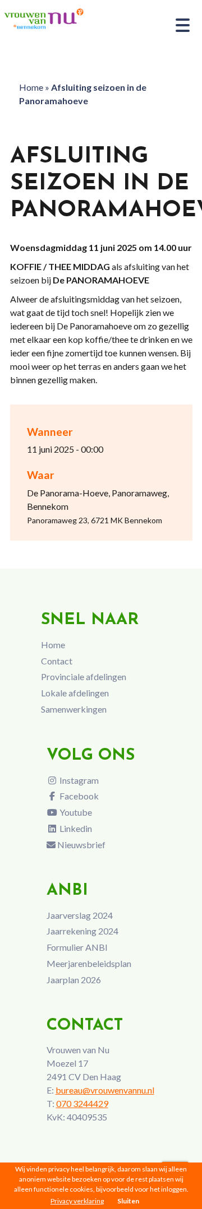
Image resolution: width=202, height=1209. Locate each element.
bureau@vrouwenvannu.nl (105, 1090)
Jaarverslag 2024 (80, 915)
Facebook (78, 795)
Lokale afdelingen (75, 692)
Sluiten (128, 1201)
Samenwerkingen (74, 709)
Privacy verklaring (77, 1201)
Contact (56, 660)
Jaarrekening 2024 (82, 931)
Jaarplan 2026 (74, 979)
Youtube (75, 812)
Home (31, 87)
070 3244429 (82, 1103)
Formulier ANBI (77, 947)
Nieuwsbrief (80, 844)
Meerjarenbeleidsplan (89, 963)
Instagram (78, 780)
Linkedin (75, 828)
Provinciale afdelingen (83, 676)
